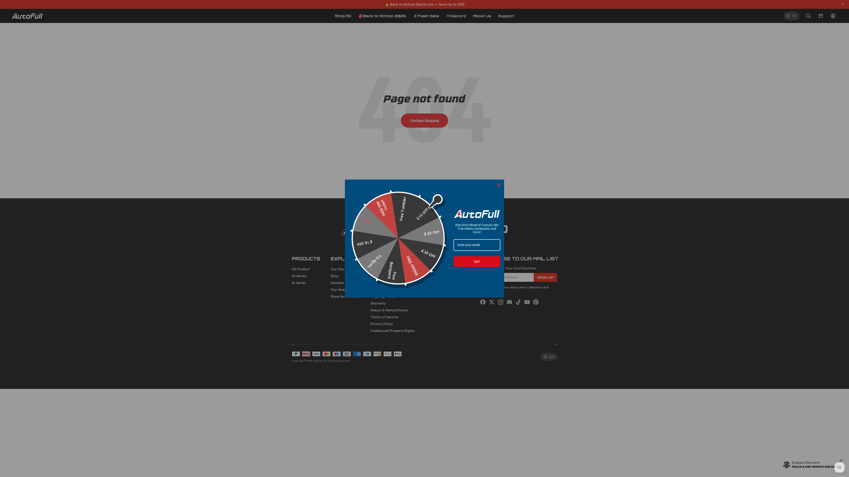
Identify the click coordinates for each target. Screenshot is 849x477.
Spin (477, 261)
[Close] (498, 185)
